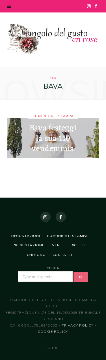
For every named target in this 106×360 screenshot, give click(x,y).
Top (54, 348)
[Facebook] (61, 217)
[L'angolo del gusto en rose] (53, 39)
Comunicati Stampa (53, 116)
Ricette (79, 245)
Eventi (57, 245)
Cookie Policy (53, 331)
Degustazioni (25, 236)
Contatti (63, 255)
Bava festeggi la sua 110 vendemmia (53, 138)
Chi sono (36, 255)
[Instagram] (45, 217)
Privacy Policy (78, 325)
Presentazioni (28, 245)
